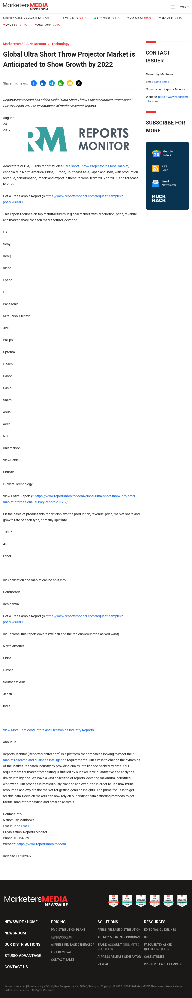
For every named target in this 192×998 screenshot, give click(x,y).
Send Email (21, 826)
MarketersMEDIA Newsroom (24, 44)
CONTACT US (16, 967)
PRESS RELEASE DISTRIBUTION (119, 929)
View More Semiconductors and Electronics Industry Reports (48, 730)
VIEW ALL (104, 964)
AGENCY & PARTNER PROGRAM (119, 937)
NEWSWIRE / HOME (21, 922)
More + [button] (184, 6)
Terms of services (15, 986)
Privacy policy (35, 986)
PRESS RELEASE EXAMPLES (163, 964)
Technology (60, 44)
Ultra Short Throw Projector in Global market (95, 166)
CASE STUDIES (154, 956)
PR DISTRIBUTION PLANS (68, 929)
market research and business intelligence (34, 760)
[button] (172, 6)
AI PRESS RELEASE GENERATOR (72, 944)
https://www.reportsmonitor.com (41, 844)
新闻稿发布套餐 (61, 937)
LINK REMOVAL (61, 952)
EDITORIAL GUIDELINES (160, 929)
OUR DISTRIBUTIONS (22, 944)
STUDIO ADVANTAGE (22, 955)
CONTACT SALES (62, 959)
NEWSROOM (15, 933)
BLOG (148, 937)
